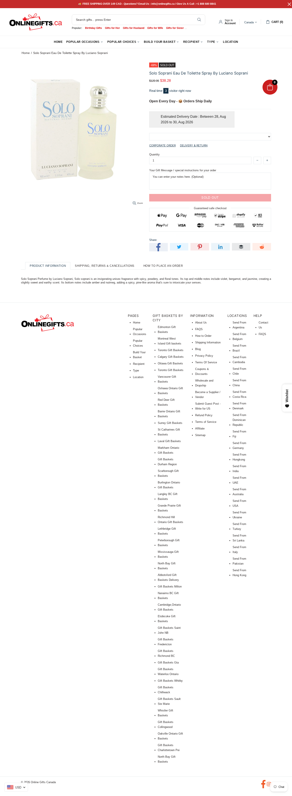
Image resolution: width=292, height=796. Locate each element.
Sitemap (200, 435)
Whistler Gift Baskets (165, 713)
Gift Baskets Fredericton (165, 642)
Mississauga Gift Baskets (168, 554)
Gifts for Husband (133, 28)
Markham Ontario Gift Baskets (168, 450)
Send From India (239, 469)
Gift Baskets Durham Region (167, 462)
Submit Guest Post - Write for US (208, 406)
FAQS (199, 329)
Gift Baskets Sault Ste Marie (169, 701)
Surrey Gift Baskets (170, 423)
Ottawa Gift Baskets (170, 363)
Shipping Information (208, 342)
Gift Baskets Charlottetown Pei (169, 748)
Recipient (139, 363)
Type (136, 370)
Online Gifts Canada (35, 21)
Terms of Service (205, 421)
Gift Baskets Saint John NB (169, 630)
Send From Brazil (239, 348)
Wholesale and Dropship (204, 383)
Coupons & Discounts (202, 371)
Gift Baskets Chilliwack (165, 690)
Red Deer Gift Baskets (166, 402)
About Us (201, 322)
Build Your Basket (139, 355)
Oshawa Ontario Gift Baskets (170, 391)
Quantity (154, 154)
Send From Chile (239, 371)
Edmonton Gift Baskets (167, 329)
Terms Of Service (206, 362)
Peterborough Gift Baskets (169, 543)
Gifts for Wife (155, 28)
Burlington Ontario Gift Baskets (169, 485)
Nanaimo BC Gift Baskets (168, 596)
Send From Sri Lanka (239, 538)
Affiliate (200, 428)
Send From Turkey (239, 526)
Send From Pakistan (239, 561)
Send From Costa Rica (239, 394)
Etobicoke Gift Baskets (166, 619)
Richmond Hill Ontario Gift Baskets (170, 520)
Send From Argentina (239, 325)
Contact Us (263, 325)
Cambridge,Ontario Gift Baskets (169, 607)
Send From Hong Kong (239, 573)
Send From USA (239, 503)
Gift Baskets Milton (170, 586)
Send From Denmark (239, 406)
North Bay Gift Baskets (166, 566)
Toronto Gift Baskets (170, 350)
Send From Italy (239, 550)
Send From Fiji (239, 434)
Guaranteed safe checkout (210, 208)
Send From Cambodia (239, 360)
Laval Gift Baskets (169, 441)
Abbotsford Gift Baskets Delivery (168, 577)
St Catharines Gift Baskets (169, 432)
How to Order (203, 335)
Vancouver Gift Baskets (167, 379)
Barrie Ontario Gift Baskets (169, 414)
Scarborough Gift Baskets (168, 473)
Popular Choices (138, 343)
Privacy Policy (204, 355)
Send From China (239, 383)
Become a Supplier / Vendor (207, 395)
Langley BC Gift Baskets (167, 496)
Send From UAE (239, 480)
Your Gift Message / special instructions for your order (182, 170)
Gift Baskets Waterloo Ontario (168, 672)
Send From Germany (239, 445)
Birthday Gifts (93, 28)
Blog (198, 349)
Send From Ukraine (239, 515)
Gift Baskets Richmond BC (166, 653)
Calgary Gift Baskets (171, 356)
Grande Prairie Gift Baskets (169, 508)
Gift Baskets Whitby (170, 680)
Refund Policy (203, 415)
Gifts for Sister (175, 28)
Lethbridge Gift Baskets (167, 531)
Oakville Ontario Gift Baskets (170, 736)
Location (138, 377)
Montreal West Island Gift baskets (169, 341)
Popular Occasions (139, 332)
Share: (153, 239)
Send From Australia (239, 492)
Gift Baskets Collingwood (165, 724)
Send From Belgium (239, 336)
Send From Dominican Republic (239, 419)
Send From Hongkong (239, 457)
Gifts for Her (112, 28)
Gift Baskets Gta (168, 662)
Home (26, 52)
